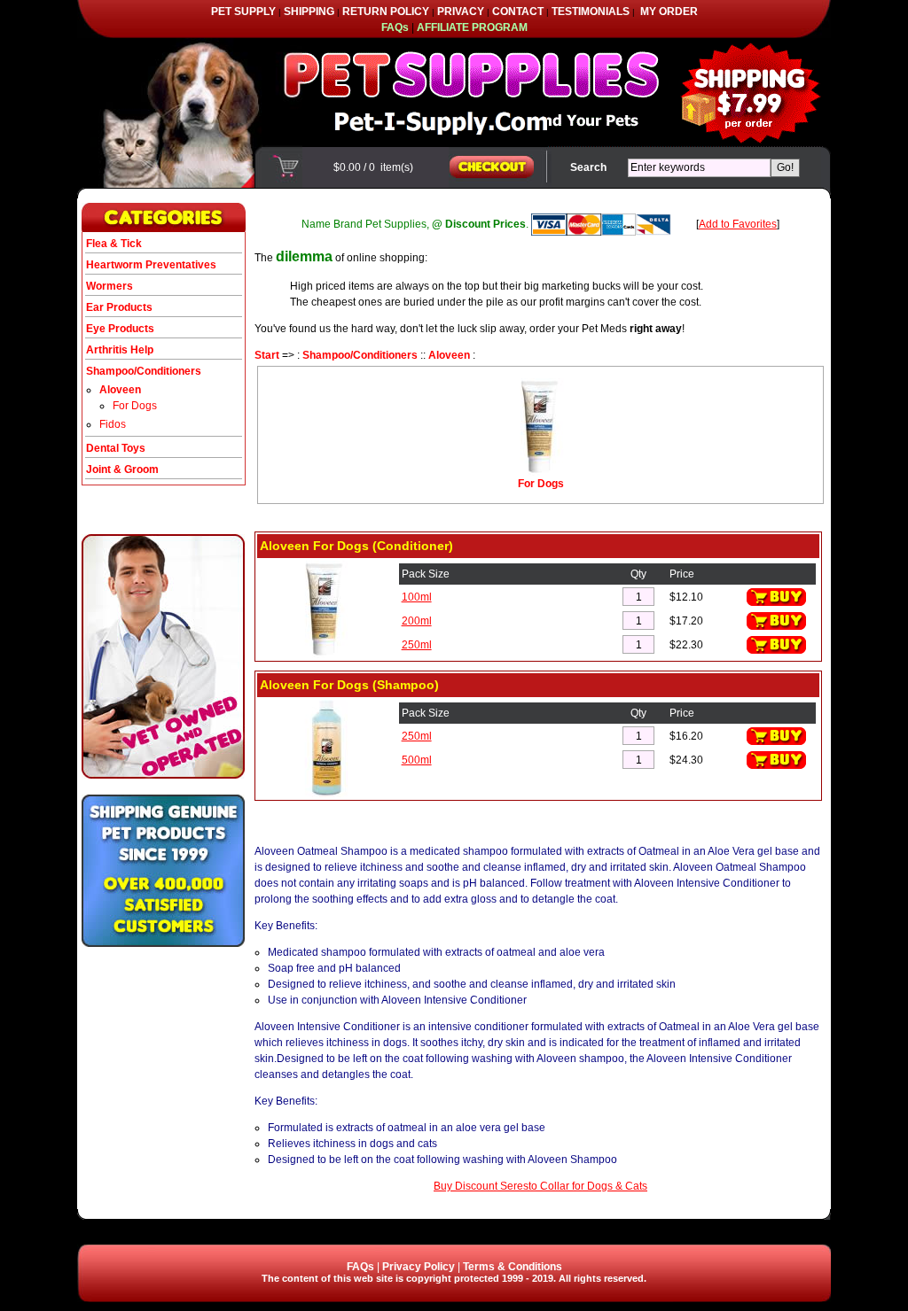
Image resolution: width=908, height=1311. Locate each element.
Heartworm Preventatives (151, 265)
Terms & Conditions (512, 1267)
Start (266, 355)
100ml (417, 597)
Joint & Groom (122, 469)
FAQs (360, 1267)
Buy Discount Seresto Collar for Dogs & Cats (540, 1186)
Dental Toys (115, 448)
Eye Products (120, 328)
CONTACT (518, 11)
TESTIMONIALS (591, 11)
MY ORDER (669, 11)
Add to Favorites (738, 224)
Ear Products (119, 307)
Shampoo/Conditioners (360, 355)
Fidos (112, 424)
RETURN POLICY (385, 11)
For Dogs (135, 406)
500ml (417, 760)
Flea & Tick (114, 243)
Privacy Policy (418, 1267)
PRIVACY (460, 11)
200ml (417, 621)
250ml (417, 645)
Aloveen (449, 355)
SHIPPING (309, 11)
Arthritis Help (119, 350)
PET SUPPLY (243, 11)
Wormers (109, 286)
